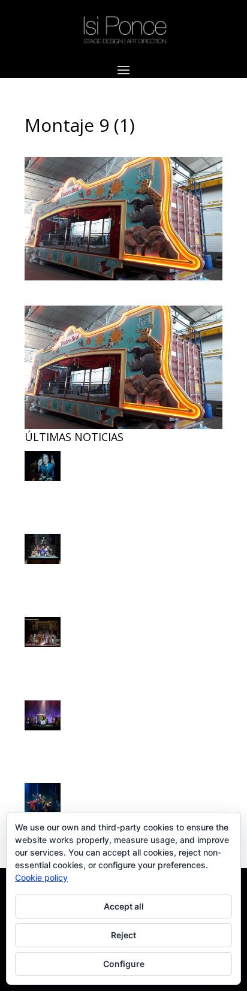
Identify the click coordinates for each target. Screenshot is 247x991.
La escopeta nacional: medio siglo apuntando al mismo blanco (111, 650)
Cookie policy (41, 877)
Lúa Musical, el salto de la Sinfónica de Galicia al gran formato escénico (110, 733)
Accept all (124, 906)
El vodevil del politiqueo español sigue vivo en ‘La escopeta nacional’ (104, 484)
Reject (123, 935)
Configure (123, 964)
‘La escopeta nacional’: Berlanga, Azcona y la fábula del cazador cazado (121, 566)
